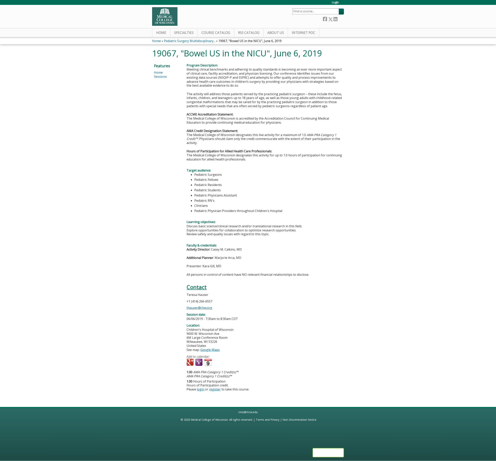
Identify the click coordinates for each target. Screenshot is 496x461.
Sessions (160, 76)
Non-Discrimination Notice (299, 419)
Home (161, 32)
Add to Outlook (217, 362)
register (215, 389)
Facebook (325, 18)
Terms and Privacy (267, 419)
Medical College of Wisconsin (209, 419)
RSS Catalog (248, 32)
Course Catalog (216, 32)
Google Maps (210, 350)
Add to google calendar (191, 362)
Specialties (184, 32)
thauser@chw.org (199, 308)
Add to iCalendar (208, 362)
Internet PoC (303, 32)
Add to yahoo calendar (199, 362)
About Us (275, 32)
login (200, 389)
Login (335, 2)
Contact (197, 287)
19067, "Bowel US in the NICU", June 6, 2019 (250, 41)
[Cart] (343, 4)
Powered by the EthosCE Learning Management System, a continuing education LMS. (328, 452)
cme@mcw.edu (248, 412)
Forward (341, 18)
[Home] (164, 16)
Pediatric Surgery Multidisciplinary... (189, 41)
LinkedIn (335, 18)
